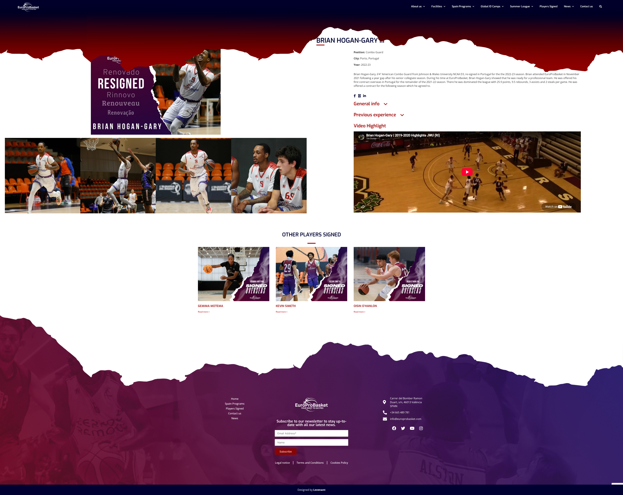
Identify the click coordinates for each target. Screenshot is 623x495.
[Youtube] (412, 428)
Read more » (203, 311)
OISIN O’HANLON (365, 306)
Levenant (319, 490)
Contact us (586, 6)
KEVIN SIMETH (286, 306)
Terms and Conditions (310, 462)
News (567, 6)
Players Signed (548, 6)
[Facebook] (394, 428)
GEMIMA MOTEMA (210, 306)
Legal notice (282, 462)
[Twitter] (403, 428)
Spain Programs (461, 6)
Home (234, 399)
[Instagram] (421, 428)
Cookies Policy (339, 462)
